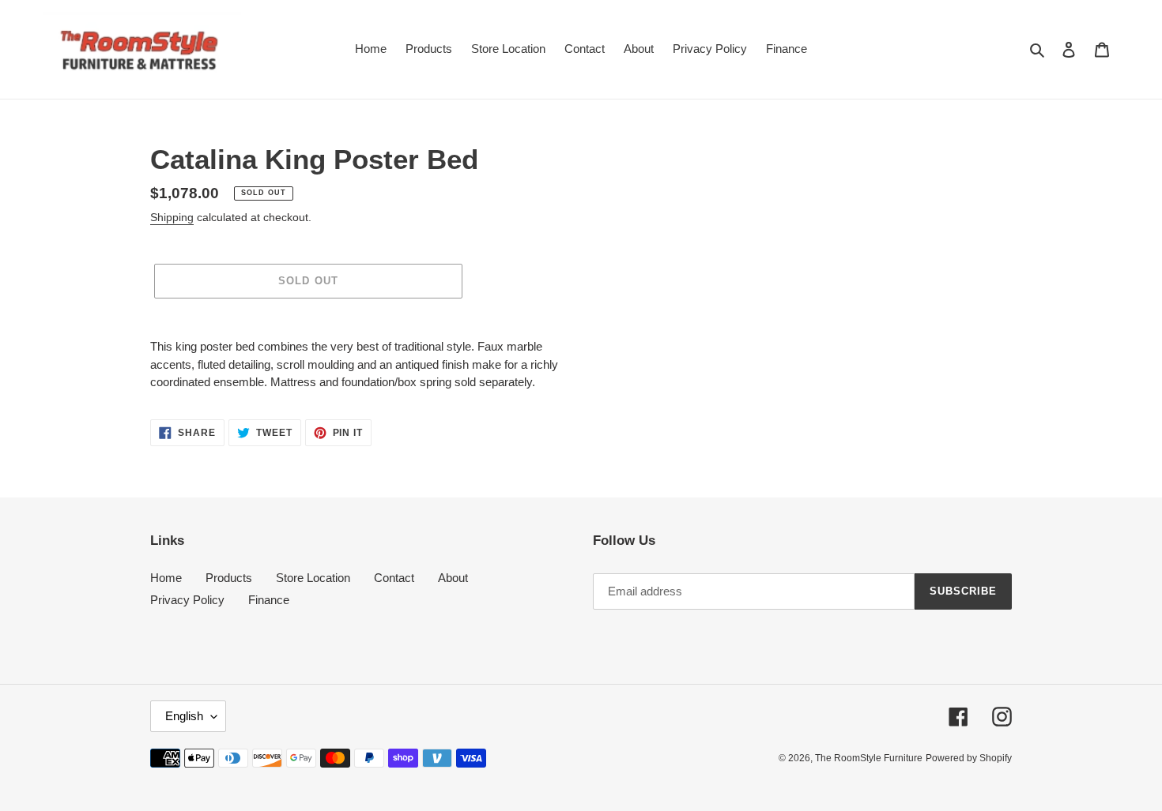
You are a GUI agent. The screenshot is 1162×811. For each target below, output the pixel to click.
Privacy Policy (187, 599)
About (453, 577)
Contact (394, 577)
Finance (268, 599)
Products (229, 577)
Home (166, 577)
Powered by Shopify (969, 758)
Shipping (172, 217)
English (184, 716)
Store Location (313, 577)
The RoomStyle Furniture (868, 758)
